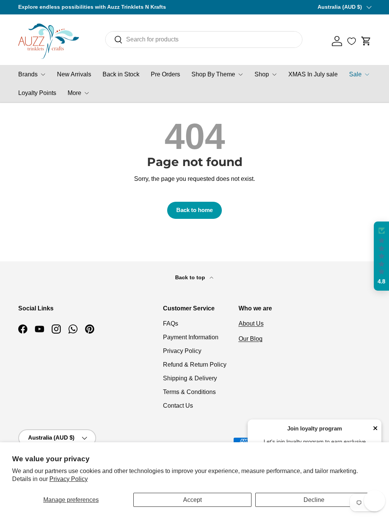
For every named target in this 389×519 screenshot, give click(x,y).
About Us (251, 323)
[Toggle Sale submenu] (367, 74)
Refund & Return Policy (194, 364)
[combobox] (204, 39)
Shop (262, 74)
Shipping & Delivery (190, 378)
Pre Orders (165, 74)
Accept (192, 500)
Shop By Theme (213, 74)
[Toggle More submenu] (86, 93)
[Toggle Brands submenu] (42, 74)
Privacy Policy (68, 479)
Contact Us (178, 405)
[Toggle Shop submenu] (274, 74)
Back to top (191, 277)
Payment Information (190, 337)
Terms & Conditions (189, 392)
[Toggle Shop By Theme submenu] (240, 74)
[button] (366, 41)
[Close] (375, 429)
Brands (28, 74)
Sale (355, 74)
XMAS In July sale (313, 74)
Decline (314, 500)
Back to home (194, 210)
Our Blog (250, 338)
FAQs (170, 323)
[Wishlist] (351, 41)
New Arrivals (74, 74)
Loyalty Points (37, 93)
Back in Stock (121, 74)
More (74, 93)
